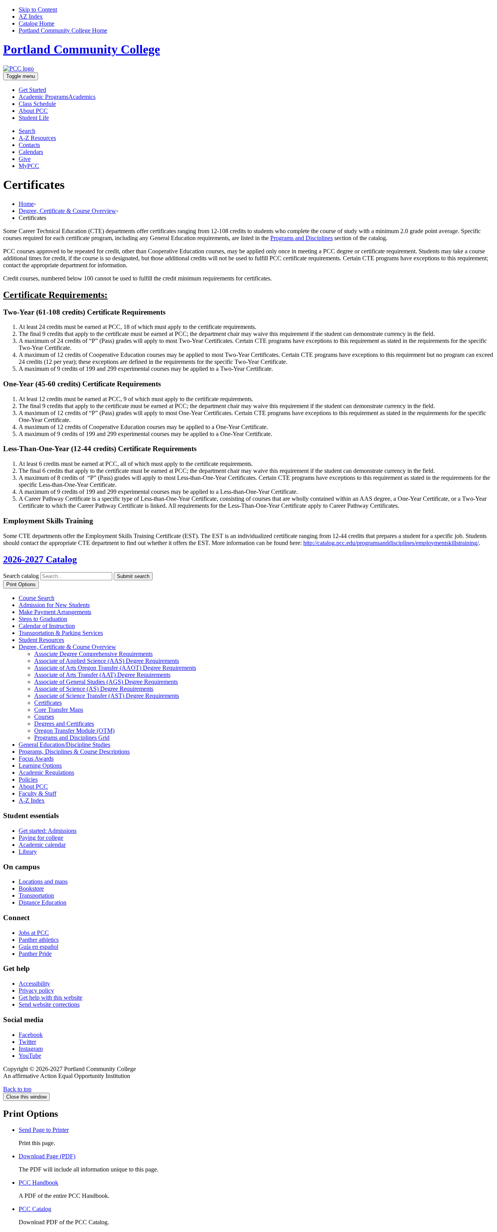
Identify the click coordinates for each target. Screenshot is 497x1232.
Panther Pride (35, 953)
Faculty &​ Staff (37, 793)
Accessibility (34, 983)
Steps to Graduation (43, 619)
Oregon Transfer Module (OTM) (74, 730)
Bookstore (31, 888)
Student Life (34, 117)
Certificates (48, 702)
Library (28, 851)
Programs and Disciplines (301, 238)
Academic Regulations (46, 772)
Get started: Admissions (47, 830)
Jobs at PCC (34, 932)
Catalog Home (36, 23)
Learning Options (40, 765)
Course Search (36, 598)
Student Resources (41, 640)
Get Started (32, 90)
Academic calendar (42, 844)
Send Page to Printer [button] (44, 1129)
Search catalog (21, 576)
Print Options (21, 584)
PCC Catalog (35, 1209)
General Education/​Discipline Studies (64, 744)
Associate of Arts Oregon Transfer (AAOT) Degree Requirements (115, 667)
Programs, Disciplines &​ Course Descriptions (74, 751)
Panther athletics (39, 939)
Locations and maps (43, 881)
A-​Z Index (32, 800)
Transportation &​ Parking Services (61, 633)
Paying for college (41, 837)
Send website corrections (49, 1004)
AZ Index (31, 16)
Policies (28, 779)
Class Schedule (37, 103)
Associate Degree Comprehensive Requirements (93, 654)
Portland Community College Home (63, 30)
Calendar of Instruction (47, 626)
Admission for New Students (54, 605)
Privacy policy (36, 990)
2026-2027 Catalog (40, 559)
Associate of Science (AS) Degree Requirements (93, 688)
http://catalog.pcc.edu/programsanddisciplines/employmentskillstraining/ (391, 543)
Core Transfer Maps (58, 709)
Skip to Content (38, 9)
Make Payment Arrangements (55, 612)
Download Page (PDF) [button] (47, 1156)
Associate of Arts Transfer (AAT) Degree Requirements (102, 674)
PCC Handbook (38, 1182)
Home (26, 204)
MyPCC (29, 166)
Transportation (36, 895)
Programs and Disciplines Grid (71, 737)
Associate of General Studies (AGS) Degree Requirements (106, 681)
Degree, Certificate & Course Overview (67, 211)
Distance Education (42, 902)
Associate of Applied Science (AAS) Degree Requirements (106, 661)
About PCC (33, 786)
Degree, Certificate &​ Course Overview (67, 647)
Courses (44, 716)
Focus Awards (36, 758)
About (33, 110)
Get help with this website (50, 997)
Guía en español (38, 946)
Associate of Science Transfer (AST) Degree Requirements (106, 695)
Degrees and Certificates (64, 723)
